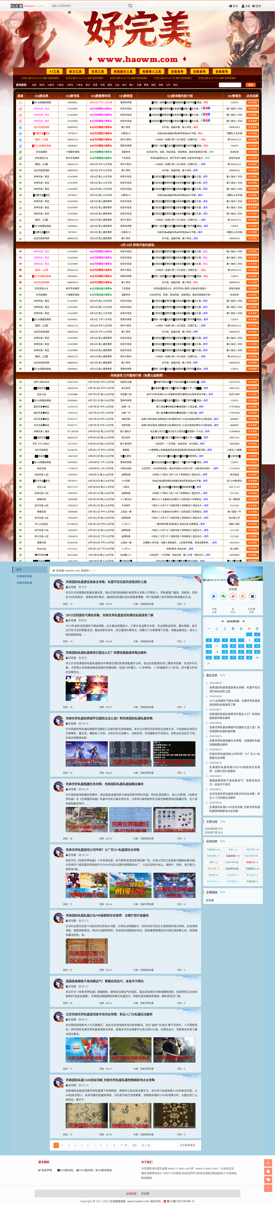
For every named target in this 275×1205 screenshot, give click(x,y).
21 (241, 652)
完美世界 (252, 849)
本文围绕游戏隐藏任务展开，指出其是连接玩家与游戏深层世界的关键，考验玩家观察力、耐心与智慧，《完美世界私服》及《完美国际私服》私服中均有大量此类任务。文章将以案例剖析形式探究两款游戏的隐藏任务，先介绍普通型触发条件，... (131, 799)
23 (257, 652)
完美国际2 (252, 868)
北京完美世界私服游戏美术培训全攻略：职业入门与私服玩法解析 (109, 1014)
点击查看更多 (187, 1145)
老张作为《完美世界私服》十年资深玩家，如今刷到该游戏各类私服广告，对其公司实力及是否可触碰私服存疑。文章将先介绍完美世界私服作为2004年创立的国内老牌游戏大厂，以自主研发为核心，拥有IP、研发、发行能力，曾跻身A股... (131, 864)
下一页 (123, 1145)
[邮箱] (242, 596)
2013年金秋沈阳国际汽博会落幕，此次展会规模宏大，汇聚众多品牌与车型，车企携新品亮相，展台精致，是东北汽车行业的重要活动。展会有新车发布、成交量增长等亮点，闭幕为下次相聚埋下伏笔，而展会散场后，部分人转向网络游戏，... (131, 630)
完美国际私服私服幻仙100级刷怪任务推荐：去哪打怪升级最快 (107, 915)
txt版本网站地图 (107, 1170)
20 (233, 652)
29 (249, 657)
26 (224, 657)
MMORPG (213, 881)
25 (216, 657)
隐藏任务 (252, 862)
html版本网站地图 (90, 1170)
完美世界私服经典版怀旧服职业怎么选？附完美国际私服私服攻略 (109, 718)
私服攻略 (233, 856)
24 (208, 657)
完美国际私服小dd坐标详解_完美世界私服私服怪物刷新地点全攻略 (110, 1080)
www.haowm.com (138, 1201)
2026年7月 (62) (214, 832)
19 (224, 652)
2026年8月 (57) (214, 828)
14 (241, 646)
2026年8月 (233, 621)
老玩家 (214, 875)
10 (114, 1145)
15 (249, 646)
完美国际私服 (24, 576)
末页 (134, 1145)
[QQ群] (252, 596)
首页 (235, 6)
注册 (247, 6)
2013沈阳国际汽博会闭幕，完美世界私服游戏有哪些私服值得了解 (109, 615)
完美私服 (252, 881)
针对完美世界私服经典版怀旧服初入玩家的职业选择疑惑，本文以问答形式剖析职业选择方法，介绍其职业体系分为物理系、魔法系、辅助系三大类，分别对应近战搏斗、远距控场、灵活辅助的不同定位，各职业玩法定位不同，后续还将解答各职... (131, 733)
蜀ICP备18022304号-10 (180, 1201)
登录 (258, 6)
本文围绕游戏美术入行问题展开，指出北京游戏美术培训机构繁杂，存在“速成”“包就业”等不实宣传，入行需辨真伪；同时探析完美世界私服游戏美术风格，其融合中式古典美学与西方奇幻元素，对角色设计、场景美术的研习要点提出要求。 (131, 1029)
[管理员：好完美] (233, 579)
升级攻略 (233, 875)
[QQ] (213, 596)
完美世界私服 (24, 582)
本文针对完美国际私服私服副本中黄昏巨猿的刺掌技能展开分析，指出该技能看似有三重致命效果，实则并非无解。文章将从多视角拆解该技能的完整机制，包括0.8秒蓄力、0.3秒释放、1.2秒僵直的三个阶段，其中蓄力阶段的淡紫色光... (131, 667)
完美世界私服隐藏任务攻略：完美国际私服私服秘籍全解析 (105, 784)
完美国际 (213, 849)
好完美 (72, 587)
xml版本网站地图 (71, 1170)
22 (249, 652)
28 (241, 657)
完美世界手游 (252, 856)
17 (208, 652)
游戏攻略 (213, 856)
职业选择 (213, 868)
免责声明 (47, 1170)
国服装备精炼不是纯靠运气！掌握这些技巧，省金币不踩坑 (105, 981)
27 (233, 657)
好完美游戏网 (118, 1201)
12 (224, 646)
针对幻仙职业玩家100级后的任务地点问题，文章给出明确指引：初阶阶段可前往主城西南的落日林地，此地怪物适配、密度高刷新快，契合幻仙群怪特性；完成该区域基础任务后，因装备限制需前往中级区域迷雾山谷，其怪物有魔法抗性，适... (131, 930)
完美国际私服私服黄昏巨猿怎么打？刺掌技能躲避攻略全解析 (106, 653)
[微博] (233, 596)
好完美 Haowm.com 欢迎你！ (73, 570)
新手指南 (252, 875)
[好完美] (59, 584)
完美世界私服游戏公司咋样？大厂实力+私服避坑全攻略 (102, 850)
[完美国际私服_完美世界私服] (27, 5)
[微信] (223, 596)
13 (233, 646)
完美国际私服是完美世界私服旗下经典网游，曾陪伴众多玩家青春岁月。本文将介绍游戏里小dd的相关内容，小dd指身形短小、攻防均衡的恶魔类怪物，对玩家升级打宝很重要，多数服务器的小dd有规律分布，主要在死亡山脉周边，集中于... (131, 1095)
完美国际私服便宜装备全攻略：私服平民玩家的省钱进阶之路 (106, 582)
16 (257, 646)
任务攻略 (233, 881)
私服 (233, 849)
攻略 (213, 862)
